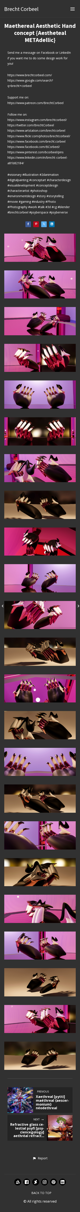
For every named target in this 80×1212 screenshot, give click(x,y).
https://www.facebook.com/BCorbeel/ (33, 147)
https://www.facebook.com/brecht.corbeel (36, 141)
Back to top (41, 1193)
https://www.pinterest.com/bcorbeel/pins (35, 152)
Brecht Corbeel (21, 8)
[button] (40, 1158)
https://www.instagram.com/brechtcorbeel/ (37, 120)
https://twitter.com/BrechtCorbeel (30, 125)
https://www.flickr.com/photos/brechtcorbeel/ (38, 136)
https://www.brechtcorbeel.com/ (29, 75)
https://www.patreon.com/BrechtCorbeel (35, 103)
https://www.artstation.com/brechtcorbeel (36, 130)
